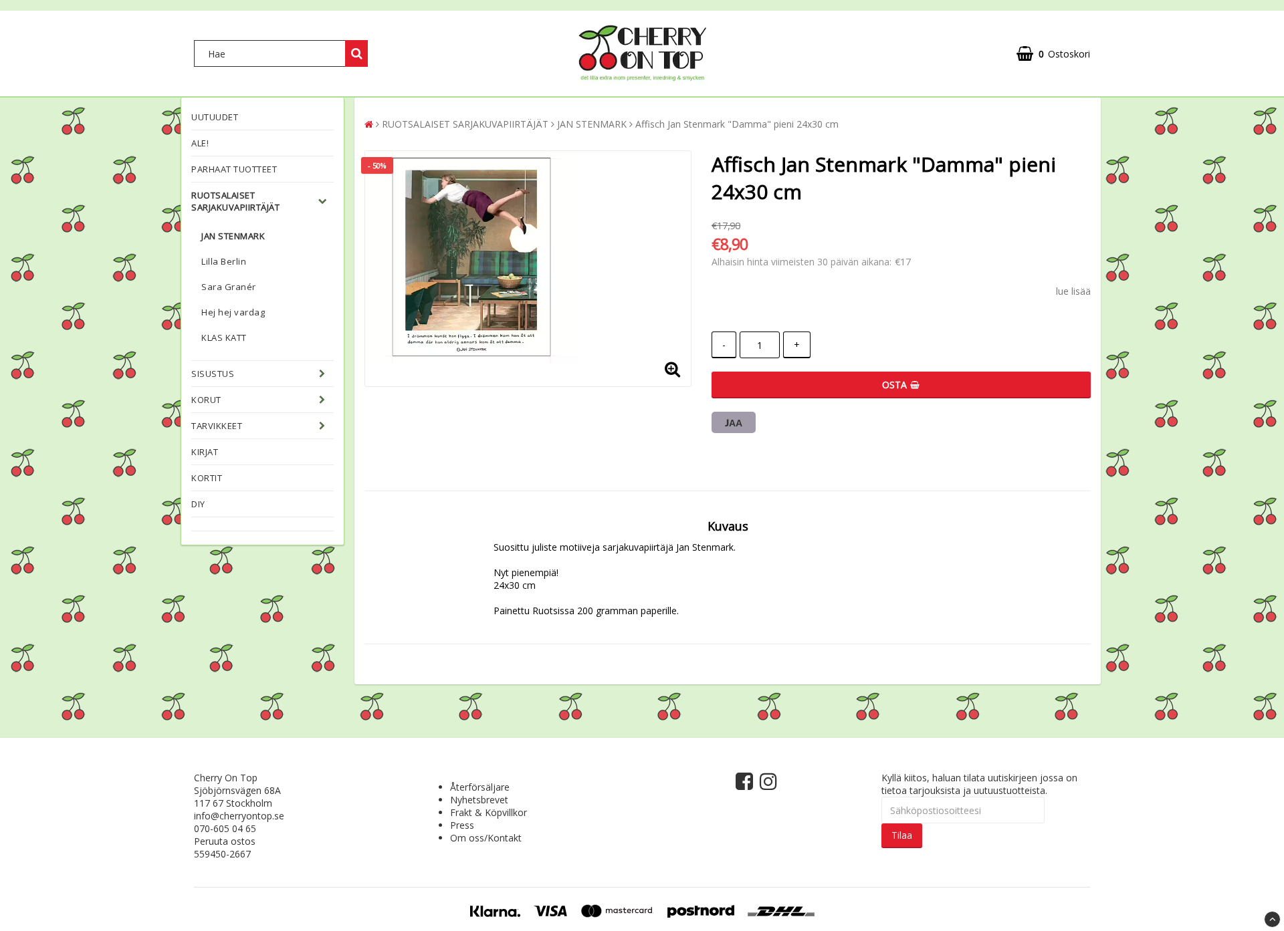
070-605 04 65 (225, 828)
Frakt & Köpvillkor (488, 812)
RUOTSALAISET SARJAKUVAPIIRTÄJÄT (235, 201)
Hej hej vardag (233, 312)
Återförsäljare (480, 787)
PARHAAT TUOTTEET (234, 169)
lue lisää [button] (1073, 291)
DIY (198, 504)
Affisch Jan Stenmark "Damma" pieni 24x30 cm (737, 124)
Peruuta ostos (224, 841)
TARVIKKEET (216, 426)
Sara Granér (228, 287)
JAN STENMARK (233, 236)
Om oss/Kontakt (486, 837)
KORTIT (206, 478)
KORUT (206, 400)
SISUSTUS (212, 374)
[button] (1053, 53)
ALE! (200, 143)
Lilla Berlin (223, 261)
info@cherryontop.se (239, 815)
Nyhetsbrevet (479, 799)
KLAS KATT (224, 337)
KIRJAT (204, 452)
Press (462, 825)
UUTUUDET (214, 117)
